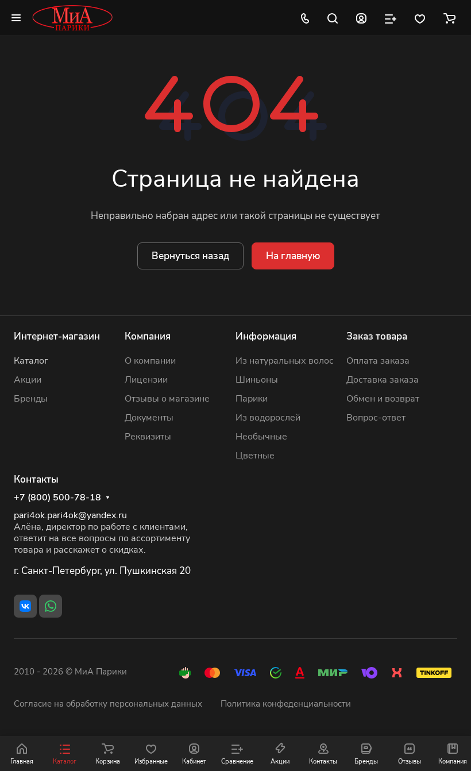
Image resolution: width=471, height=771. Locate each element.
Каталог (31, 360)
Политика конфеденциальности (286, 704)
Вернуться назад (190, 256)
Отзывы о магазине (167, 398)
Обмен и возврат (382, 398)
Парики (251, 398)
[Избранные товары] (420, 18)
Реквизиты (148, 436)
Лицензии (146, 379)
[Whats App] (50, 606)
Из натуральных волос (284, 360)
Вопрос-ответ (376, 417)
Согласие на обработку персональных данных (108, 704)
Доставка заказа (382, 379)
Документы (149, 417)
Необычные (261, 436)
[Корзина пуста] (449, 18)
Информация (265, 336)
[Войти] (361, 18)
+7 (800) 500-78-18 (57, 497)
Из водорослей (267, 417)
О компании (150, 360)
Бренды (31, 398)
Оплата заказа (378, 360)
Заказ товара (376, 336)
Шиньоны (256, 379)
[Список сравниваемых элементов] (390, 18)
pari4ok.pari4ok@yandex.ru (70, 515)
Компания (148, 336)
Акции (27, 379)
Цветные (255, 455)
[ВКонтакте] (25, 606)
